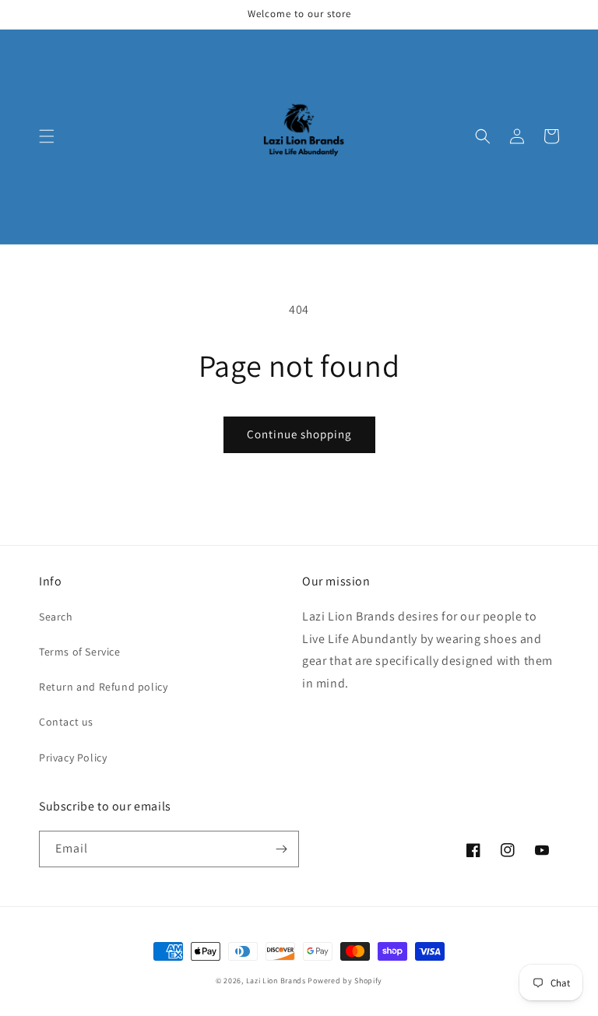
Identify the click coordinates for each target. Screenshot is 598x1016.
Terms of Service (80, 652)
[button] (47, 136)
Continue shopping (299, 434)
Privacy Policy (73, 758)
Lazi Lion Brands (276, 981)
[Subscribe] (281, 849)
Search (56, 617)
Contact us (66, 722)
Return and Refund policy (103, 687)
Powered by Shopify (345, 981)
